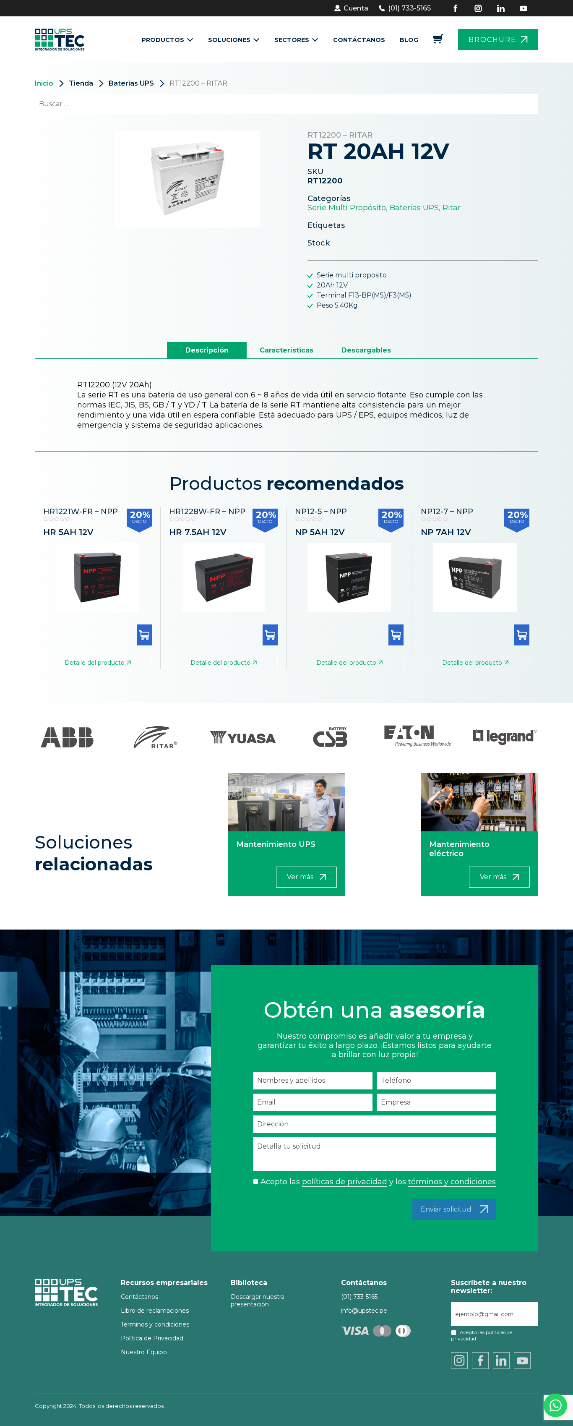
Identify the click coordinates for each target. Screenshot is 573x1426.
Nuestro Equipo (144, 1352)
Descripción (207, 350)
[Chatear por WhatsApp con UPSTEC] (555, 1407)
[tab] (207, 350)
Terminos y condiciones (155, 1324)
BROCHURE (492, 40)
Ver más (300, 877)
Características (286, 350)
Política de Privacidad (152, 1338)
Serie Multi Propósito (346, 207)
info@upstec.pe (364, 1310)
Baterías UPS (131, 83)
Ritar (452, 207)
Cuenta (356, 8)
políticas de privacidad (344, 1181)
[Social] (461, 8)
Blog (409, 40)
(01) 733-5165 (409, 8)
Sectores (291, 40)
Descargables (366, 350)
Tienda (81, 83)
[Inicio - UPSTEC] (62, 39)
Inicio (44, 83)
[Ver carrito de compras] (438, 41)
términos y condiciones (452, 1181)
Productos (163, 40)
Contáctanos (359, 40)
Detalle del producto (95, 662)
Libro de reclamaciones (155, 1310)
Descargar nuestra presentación (257, 1300)
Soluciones (229, 40)
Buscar (517, 104)
